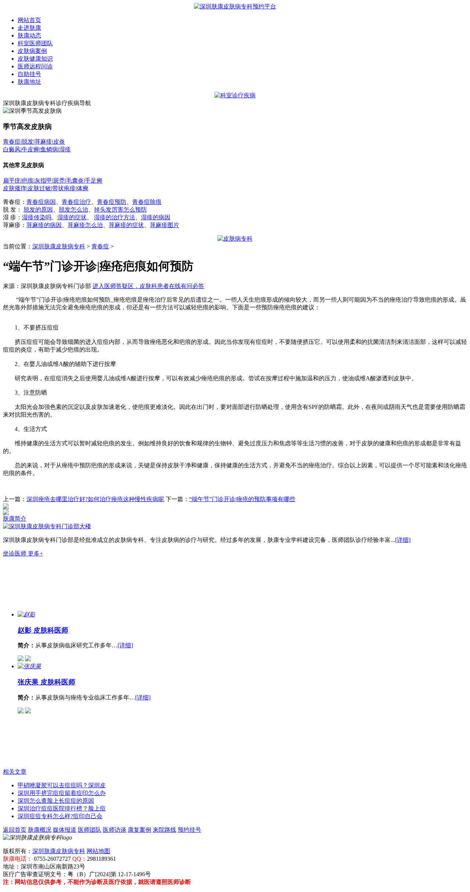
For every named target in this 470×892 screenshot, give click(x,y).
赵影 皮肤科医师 (43, 630)
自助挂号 (29, 74)
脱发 (27, 142)
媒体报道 (64, 830)
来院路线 (164, 830)
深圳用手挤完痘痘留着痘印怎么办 (62, 793)
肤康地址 (29, 82)
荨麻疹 (43, 142)
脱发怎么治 (73, 209)
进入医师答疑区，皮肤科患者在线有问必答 (148, 286)
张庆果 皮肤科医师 (46, 682)
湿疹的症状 (72, 217)
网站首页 (29, 20)
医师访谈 (114, 830)
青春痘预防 (111, 202)
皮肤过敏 (39, 188)
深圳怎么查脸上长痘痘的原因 (56, 801)
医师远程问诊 (35, 66)
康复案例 (139, 830)
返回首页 (14, 830)
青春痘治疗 (76, 202)
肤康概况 (39, 830)
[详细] (403, 540)
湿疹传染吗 (36, 217)
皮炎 (59, 142)
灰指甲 (43, 180)
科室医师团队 (35, 43)
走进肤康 (29, 28)
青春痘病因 (41, 202)
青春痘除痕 (147, 202)
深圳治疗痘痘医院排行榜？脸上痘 (62, 808)
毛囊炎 (75, 180)
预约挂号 (189, 830)
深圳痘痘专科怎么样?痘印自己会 (60, 816)
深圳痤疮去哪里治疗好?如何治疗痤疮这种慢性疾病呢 (95, 499)
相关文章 (14, 772)
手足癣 (93, 180)
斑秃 (59, 180)
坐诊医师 (15, 553)
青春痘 (12, 142)
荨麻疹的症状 (126, 225)
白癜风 (12, 149)
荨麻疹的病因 (44, 225)
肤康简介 (14, 518)
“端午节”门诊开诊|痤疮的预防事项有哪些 (242, 499)
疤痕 (27, 180)
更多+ (35, 553)
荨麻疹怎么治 (85, 225)
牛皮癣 (30, 149)
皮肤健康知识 (35, 58)
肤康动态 (29, 35)
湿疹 (65, 149)
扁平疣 (12, 180)
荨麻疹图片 (164, 225)
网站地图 (98, 851)
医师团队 (89, 830)
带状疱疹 (64, 188)
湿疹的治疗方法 (114, 217)
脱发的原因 (38, 209)
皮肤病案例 (32, 51)
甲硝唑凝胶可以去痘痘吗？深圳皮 (62, 785)
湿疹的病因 (155, 217)
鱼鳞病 (49, 149)
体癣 (82, 188)
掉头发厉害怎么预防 (120, 209)
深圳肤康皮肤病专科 (58, 246)
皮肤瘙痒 (14, 188)
